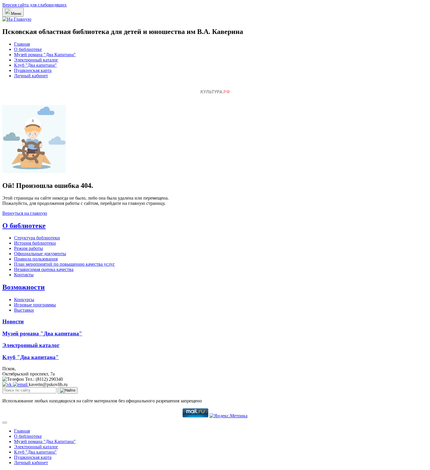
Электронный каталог (36, 59)
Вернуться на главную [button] (24, 213)
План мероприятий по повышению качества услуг (64, 264)
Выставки (24, 310)
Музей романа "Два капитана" (42, 333)
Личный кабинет (31, 75)
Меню (16, 13)
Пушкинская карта (32, 70)
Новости (13, 321)
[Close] (4, 422)
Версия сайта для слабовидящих (34, 4)
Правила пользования (36, 258)
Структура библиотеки (37, 237)
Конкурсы (24, 299)
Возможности (23, 287)
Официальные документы (40, 253)
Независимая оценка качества (43, 269)
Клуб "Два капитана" (35, 65)
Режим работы (28, 248)
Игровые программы (35, 304)
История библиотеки (35, 243)
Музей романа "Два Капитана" (45, 54)
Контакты (24, 274)
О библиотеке (28, 49)
